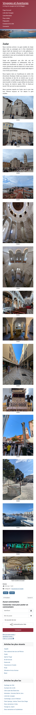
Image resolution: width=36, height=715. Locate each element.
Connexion (6, 26)
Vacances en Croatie (17, 589)
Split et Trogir (8, 657)
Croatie (12, 592)
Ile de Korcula (8, 659)
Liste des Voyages (8, 13)
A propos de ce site (8, 24)
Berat (5, 673)
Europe (6, 592)
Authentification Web (19, 624)
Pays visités (6, 18)
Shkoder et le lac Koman (11, 670)
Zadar (6, 654)
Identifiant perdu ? (8, 636)
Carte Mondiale (7, 15)
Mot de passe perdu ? (9, 634)
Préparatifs (6, 21)
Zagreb (6, 649)
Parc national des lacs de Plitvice (14, 651)
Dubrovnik (7, 662)
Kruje (5, 668)
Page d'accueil (7, 10)
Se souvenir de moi (10, 620)
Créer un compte (8, 638)
